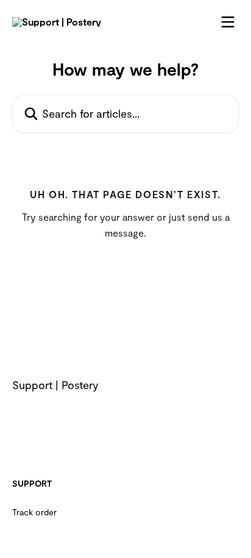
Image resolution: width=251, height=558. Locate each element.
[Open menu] (228, 22)
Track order (34, 512)
